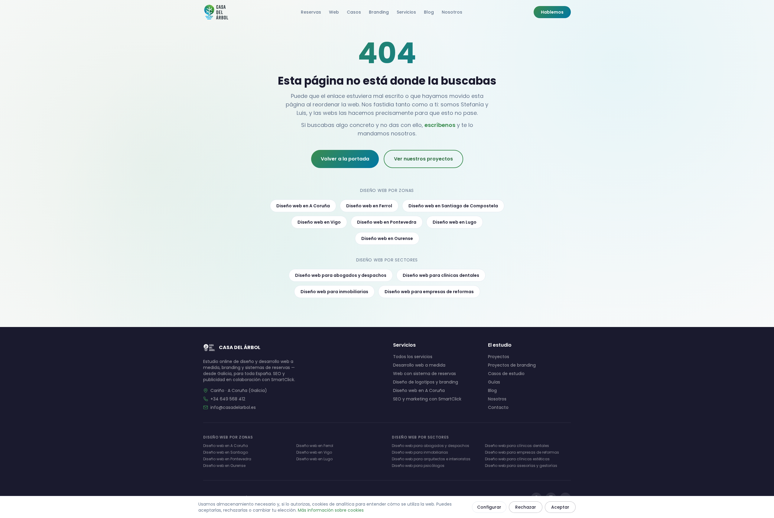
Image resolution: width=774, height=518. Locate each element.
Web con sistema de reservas (424, 374)
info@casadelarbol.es (233, 407)
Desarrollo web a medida (419, 365)
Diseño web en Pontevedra (386, 222)
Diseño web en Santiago (225, 452)
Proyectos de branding (512, 365)
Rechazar (525, 507)
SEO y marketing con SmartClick (427, 399)
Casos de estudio (506, 374)
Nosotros (452, 12)
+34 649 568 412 (227, 399)
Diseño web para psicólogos (418, 465)
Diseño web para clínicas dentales (441, 275)
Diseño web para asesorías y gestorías (521, 465)
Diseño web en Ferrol (369, 206)
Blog (429, 12)
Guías (494, 382)
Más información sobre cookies (331, 510)
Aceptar (560, 507)
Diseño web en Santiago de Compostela (453, 206)
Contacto (498, 407)
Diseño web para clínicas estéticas (517, 458)
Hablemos (552, 12)
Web (334, 12)
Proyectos (498, 357)
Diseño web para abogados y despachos (340, 275)
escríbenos (439, 125)
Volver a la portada (345, 158)
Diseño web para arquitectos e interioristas (431, 458)
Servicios (406, 12)
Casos (354, 12)
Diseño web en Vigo (319, 222)
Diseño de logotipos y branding (425, 382)
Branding (379, 12)
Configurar (489, 507)
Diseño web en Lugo (454, 222)
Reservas (311, 12)
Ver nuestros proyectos (423, 158)
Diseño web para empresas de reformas (429, 292)
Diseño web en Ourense (387, 238)
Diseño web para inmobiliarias (334, 292)
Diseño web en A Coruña (303, 206)
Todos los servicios (412, 357)
